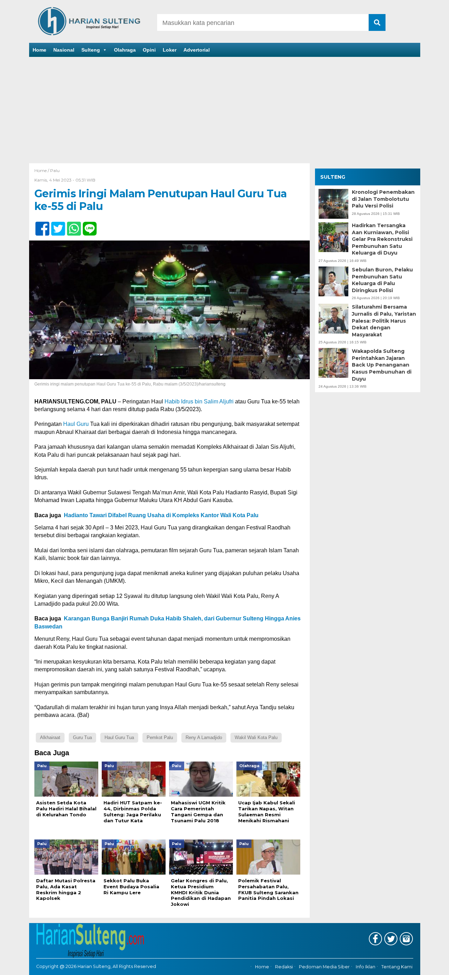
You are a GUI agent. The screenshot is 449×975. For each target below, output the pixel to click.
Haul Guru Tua (119, 737)
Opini (149, 50)
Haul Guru (76, 424)
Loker (169, 50)
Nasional (63, 50)
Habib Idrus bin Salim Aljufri (199, 401)
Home (39, 50)
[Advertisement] (224, 110)
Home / (42, 170)
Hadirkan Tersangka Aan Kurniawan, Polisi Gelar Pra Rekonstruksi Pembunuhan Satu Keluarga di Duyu (382, 239)
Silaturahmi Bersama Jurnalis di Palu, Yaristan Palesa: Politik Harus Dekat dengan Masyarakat (384, 321)
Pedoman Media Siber (324, 966)
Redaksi (284, 966)
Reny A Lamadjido (204, 737)
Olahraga (125, 50)
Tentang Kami (397, 966)
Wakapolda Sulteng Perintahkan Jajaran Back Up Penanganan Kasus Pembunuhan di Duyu (381, 365)
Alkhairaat (50, 737)
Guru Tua (82, 737)
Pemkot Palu (160, 737)
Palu (55, 170)
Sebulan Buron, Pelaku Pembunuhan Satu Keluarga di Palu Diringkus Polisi (382, 280)
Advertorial (196, 50)
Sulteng (90, 50)
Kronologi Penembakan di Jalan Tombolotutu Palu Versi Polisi (383, 199)
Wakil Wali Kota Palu (256, 737)
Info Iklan (365, 966)
